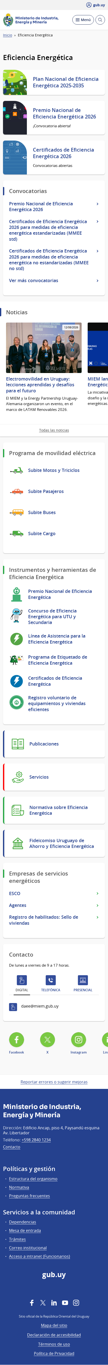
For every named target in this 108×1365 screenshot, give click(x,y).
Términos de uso (54, 1344)
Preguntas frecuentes (29, 1196)
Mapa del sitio (54, 1325)
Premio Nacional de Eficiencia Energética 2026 (64, 113)
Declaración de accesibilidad (54, 1335)
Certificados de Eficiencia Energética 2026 (63, 153)
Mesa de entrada (25, 1230)
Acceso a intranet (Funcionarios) (39, 1256)
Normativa (19, 1187)
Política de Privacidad (54, 1353)
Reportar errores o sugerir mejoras (54, 1082)
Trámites (17, 1239)
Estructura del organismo (33, 1179)
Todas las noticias (54, 430)
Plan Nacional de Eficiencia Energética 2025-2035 (66, 82)
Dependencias (22, 1222)
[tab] (22, 984)
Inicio (7, 35)
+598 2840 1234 (36, 1140)
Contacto (11, 1147)
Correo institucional (28, 1248)
